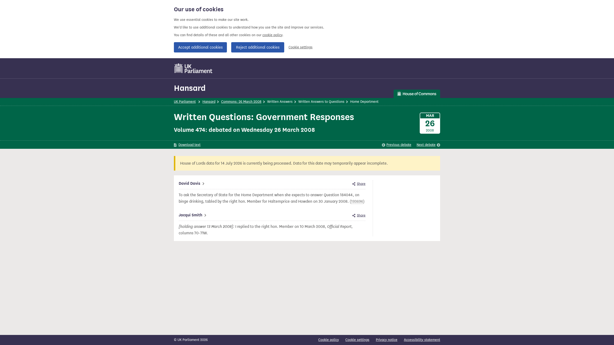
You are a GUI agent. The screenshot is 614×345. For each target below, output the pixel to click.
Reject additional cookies (257, 47)
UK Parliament (185, 102)
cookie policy (272, 35)
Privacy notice (386, 340)
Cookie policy (328, 340)
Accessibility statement (422, 340)
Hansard (190, 88)
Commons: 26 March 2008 (241, 102)
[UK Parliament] (193, 68)
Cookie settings (301, 47)
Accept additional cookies (200, 47)
